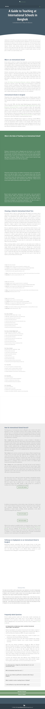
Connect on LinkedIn (22, 694)
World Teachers (30, 528)
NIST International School (26, 114)
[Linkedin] (24, 705)
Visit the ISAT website (22, 487)
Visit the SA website (22, 520)
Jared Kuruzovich (17, 22)
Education (30, 22)
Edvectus (38, 528)
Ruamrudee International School (11, 107)
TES (36, 527)
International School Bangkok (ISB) (20, 105)
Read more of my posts (22, 691)
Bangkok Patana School (34, 105)
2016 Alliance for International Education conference (19, 82)
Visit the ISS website (22, 513)
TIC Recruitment (22, 528)
